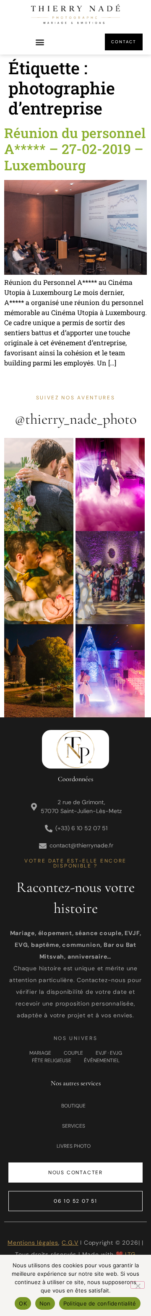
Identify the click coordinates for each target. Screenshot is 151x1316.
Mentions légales (33, 1242)
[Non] (137, 1285)
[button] (40, 42)
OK (23, 1303)
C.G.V (70, 1242)
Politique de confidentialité (99, 1303)
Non (45, 1303)
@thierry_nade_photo (76, 419)
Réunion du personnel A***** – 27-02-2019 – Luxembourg (75, 149)
